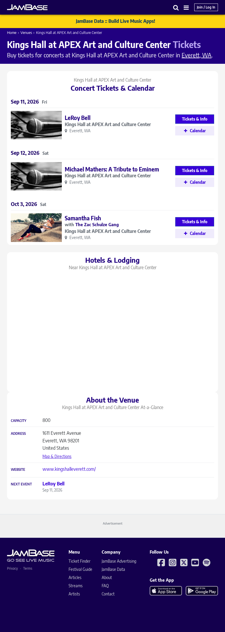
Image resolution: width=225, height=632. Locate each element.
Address (18, 433)
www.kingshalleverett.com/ (69, 469)
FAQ (105, 585)
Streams (76, 585)
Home (11, 32)
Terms (27, 568)
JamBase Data (113, 569)
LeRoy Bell (78, 117)
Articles (75, 577)
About (107, 577)
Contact (108, 593)
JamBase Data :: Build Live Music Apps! (115, 21)
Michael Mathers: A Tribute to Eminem (112, 169)
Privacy (12, 568)
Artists (74, 593)
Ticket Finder (80, 561)
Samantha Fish (83, 217)
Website (18, 469)
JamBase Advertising (119, 561)
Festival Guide (80, 569)
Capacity (18, 421)
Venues (26, 32)
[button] (176, 7)
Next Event (21, 484)
